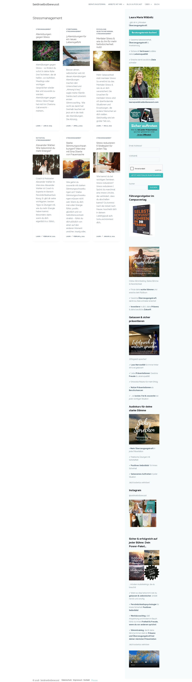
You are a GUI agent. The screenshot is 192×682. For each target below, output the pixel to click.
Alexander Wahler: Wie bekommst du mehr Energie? (45, 148)
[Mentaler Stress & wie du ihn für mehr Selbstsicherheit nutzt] (106, 61)
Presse (94, 680)
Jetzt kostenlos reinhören (139, 644)
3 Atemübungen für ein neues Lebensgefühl (76, 39)
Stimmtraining (71, 29)
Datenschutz (67, 680)
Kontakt (86, 680)
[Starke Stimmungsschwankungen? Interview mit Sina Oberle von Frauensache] (76, 168)
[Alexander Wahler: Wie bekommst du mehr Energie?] (46, 165)
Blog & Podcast (134, 4)
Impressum (77, 680)
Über (147, 4)
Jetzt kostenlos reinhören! (139, 482)
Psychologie (101, 29)
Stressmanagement (43, 29)
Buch (156, 4)
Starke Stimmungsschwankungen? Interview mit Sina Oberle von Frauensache (76, 149)
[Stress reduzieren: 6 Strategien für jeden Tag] (106, 162)
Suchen (132, 184)
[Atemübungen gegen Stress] (46, 51)
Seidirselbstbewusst (46, 4)
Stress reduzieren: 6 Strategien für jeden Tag (105, 146)
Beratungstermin (97, 4)
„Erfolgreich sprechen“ (138, 359)
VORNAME (133, 156)
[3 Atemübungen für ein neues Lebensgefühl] (76, 56)
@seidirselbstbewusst (138, 495)
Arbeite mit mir (115, 4)
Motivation (40, 138)
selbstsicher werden (104, 31)
